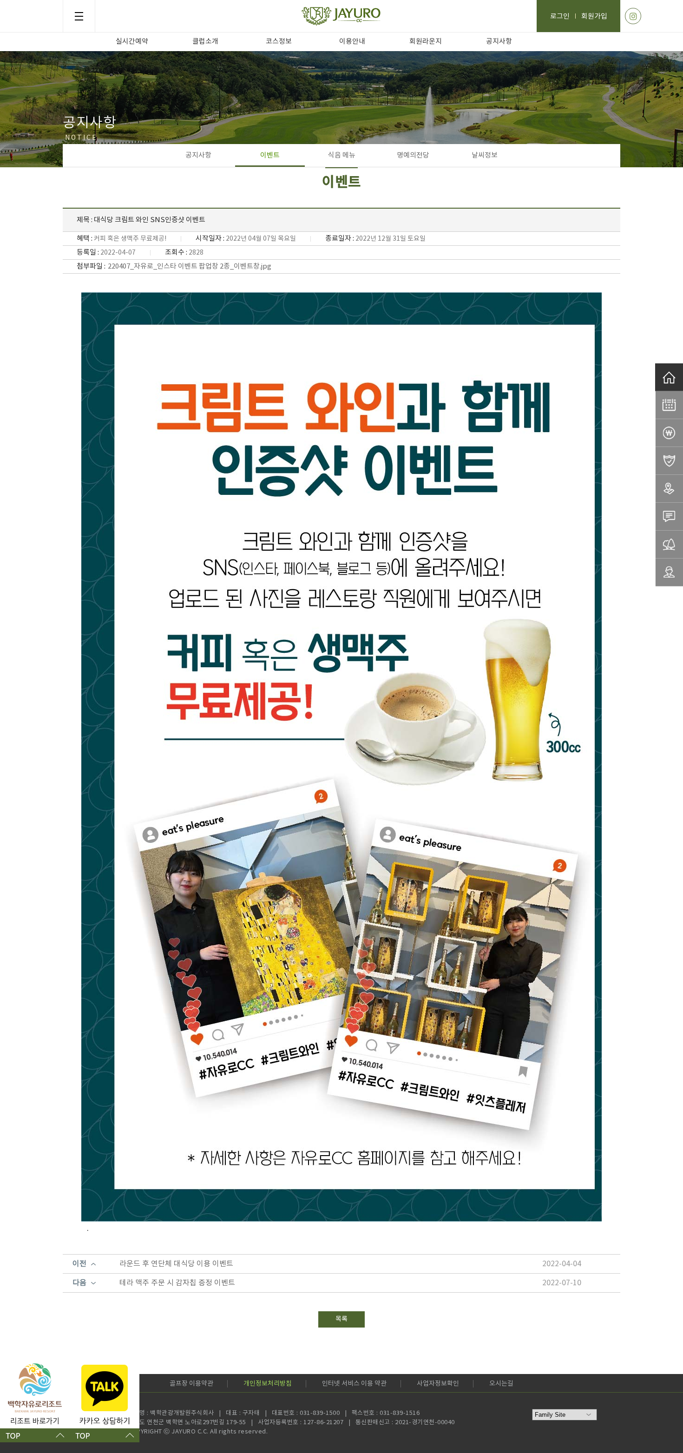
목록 (341, 1319)
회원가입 (594, 16)
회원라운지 (425, 42)
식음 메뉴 (341, 155)
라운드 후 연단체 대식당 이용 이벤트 (176, 1264)
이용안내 (352, 42)
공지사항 (499, 42)
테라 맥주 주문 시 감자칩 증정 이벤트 (177, 1283)
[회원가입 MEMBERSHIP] (669, 572)
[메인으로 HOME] (669, 377)
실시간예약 (132, 42)
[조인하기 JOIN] (669, 517)
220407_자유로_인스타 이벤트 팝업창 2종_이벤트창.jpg (189, 266)
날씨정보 (485, 155)
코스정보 (279, 42)
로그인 (560, 16)
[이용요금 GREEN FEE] (669, 433)
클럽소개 (205, 42)
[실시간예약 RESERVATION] (669, 405)
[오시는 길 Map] (669, 489)
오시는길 (501, 1383)
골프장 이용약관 (191, 1383)
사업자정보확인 (438, 1383)
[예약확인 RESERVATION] (669, 461)
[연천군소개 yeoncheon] (669, 545)
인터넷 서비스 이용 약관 (354, 1383)
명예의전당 (413, 155)
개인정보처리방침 (267, 1383)
